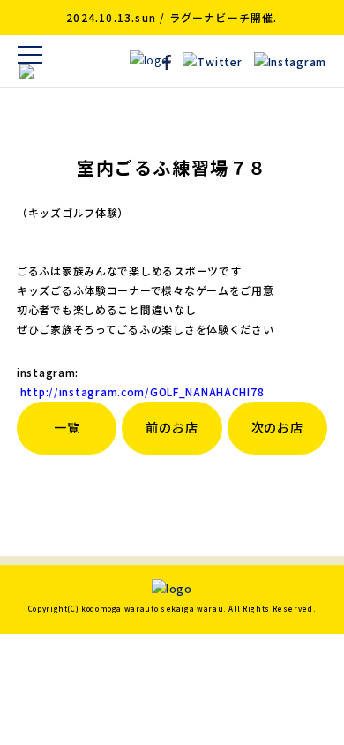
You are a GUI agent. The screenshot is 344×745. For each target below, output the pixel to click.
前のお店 (172, 427)
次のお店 (277, 427)
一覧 (67, 427)
